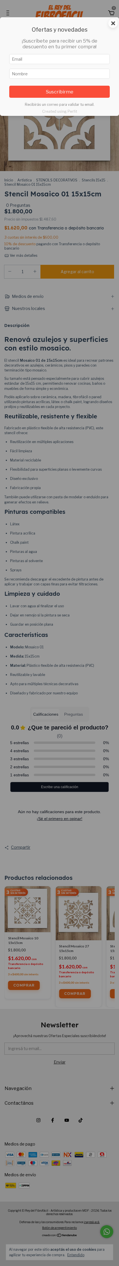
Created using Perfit (59, 111)
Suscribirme (59, 92)
